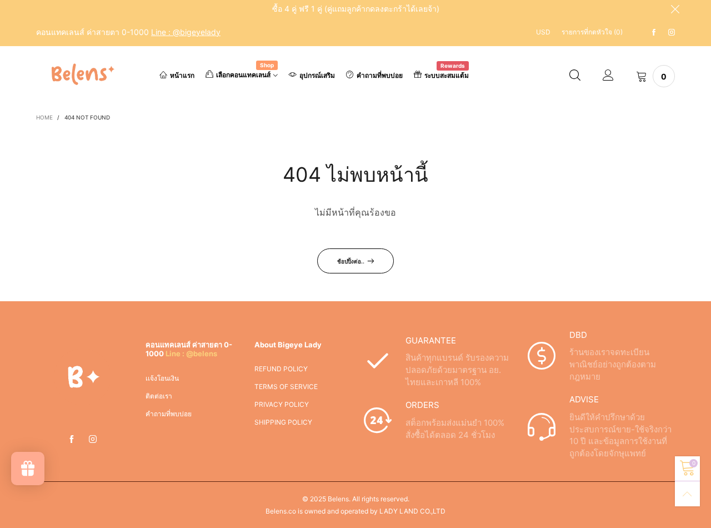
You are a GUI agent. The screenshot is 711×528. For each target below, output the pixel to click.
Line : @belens (191, 353)
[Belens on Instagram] (92, 439)
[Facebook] (654, 32)
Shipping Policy (283, 422)
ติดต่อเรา (159, 396)
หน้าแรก (182, 75)
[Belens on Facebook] (71, 439)
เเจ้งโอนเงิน (162, 378)
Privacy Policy (281, 404)
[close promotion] (675, 9)
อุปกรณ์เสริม (317, 75)
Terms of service (286, 386)
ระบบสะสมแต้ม (446, 74)
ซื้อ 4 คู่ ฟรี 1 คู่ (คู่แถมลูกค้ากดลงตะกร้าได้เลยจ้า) (355, 8)
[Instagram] (671, 32)
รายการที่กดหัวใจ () (592, 32)
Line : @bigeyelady (186, 32)
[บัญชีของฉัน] (608, 76)
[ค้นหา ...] (575, 76)
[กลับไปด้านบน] (687, 493)
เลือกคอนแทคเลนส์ (245, 74)
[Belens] (81, 74)
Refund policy (281, 369)
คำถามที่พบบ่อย (380, 75)
